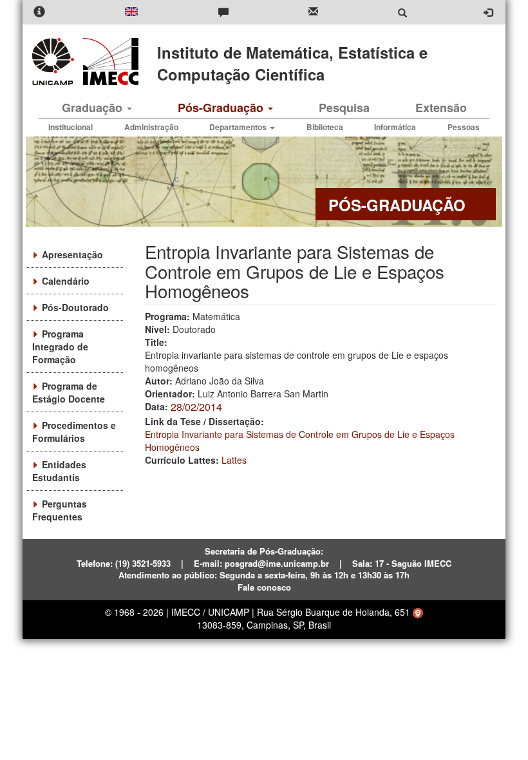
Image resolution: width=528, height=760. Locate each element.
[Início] (108, 61)
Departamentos (239, 127)
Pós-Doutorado (75, 307)
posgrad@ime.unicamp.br (277, 563)
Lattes (234, 459)
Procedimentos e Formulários (74, 431)
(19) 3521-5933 (143, 563)
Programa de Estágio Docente (68, 392)
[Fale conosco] (223, 13)
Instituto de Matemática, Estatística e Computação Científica (292, 63)
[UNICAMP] (55, 61)
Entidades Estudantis (59, 471)
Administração (151, 127)
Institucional (70, 127)
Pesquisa (344, 107)
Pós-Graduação (222, 107)
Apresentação (72, 254)
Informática (395, 127)
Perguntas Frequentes (59, 510)
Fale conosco (264, 587)
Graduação (94, 107)
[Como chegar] (418, 611)
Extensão (441, 107)
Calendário (66, 280)
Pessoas (464, 127)
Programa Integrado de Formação (60, 346)
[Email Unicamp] (313, 12)
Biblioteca (324, 127)
